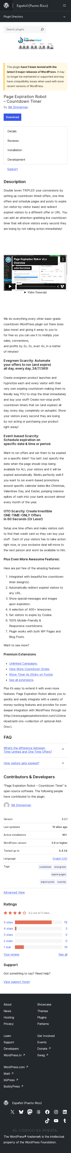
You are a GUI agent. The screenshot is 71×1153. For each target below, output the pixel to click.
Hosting (9, 1017)
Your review (11, 954)
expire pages (59, 874)
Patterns (43, 1024)
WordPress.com (16, 1067)
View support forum (17, 982)
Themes (42, 1011)
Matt (9, 1073)
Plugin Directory (13, 16)
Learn (7, 1036)
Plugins (42, 1017)
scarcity (61, 881)
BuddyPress (13, 1086)
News (7, 1011)
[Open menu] (65, 5)
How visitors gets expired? (21, 763)
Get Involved (46, 1036)
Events (42, 1042)
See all (63, 954)
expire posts (47, 881)
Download (12, 117)
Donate (44, 1048)
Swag (42, 1055)
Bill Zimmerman (18, 107)
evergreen (60, 867)
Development (16, 159)
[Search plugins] (42, 29)
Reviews (13, 141)
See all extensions (21, 680)
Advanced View (14, 892)
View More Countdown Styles (29, 669)
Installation (14, 150)
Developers (11, 1048)
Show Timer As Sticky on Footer (31, 674)
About (8, 1004)
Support (12, 169)
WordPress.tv (14, 1055)
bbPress (11, 1080)
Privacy (9, 1024)
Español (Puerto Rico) (27, 1103)
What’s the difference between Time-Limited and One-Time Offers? (28, 749)
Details (12, 131)
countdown (45, 867)
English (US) (60, 858)
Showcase (44, 1004)
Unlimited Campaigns (23, 663)
